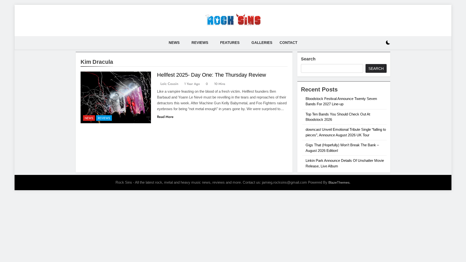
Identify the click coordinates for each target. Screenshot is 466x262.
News (174, 43)
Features (230, 43)
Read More (165, 116)
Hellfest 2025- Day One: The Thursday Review (211, 75)
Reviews (199, 43)
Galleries (261, 43)
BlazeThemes (339, 182)
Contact (288, 43)
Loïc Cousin (169, 83)
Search (308, 59)
